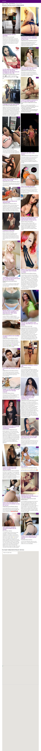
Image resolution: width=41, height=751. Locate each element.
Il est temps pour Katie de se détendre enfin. (10, 202)
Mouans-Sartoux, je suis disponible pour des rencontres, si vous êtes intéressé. (29, 496)
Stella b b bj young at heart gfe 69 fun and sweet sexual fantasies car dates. (29, 271)
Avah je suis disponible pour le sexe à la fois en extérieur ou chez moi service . (11, 504)
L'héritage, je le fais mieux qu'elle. (11, 104)
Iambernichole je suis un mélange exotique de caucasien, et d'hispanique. (11, 427)
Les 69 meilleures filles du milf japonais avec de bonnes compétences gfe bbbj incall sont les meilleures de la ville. (11, 71)
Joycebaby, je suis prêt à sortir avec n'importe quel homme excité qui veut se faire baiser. (11, 278)
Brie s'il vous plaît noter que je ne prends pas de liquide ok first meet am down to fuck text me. (29, 219)
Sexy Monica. (24, 466)
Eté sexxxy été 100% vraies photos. (28, 153)
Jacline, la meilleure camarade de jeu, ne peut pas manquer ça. (29, 100)
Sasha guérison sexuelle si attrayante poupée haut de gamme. (9, 528)
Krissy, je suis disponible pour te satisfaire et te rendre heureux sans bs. (29, 537)
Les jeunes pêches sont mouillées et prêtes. (11, 336)
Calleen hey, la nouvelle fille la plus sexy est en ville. (10, 179)
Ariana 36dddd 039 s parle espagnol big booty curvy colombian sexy (27, 398)
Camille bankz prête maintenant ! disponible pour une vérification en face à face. (29, 38)
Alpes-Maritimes (12, 3)
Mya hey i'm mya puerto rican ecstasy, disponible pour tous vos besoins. (29, 324)
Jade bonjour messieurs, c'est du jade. (29, 366)
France (7, 3)
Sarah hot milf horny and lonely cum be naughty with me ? (29, 68)
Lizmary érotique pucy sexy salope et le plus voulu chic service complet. (9, 468)
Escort (3, 3)
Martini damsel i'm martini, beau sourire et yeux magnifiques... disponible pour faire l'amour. (11, 312)
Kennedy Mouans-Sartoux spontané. (9, 35)
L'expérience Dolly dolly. (9, 230)
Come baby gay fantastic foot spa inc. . (11, 369)
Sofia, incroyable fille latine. (28, 186)
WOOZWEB (4, 1)
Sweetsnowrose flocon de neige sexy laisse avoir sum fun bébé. (29, 437)
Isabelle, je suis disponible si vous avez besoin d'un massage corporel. (11, 390)
